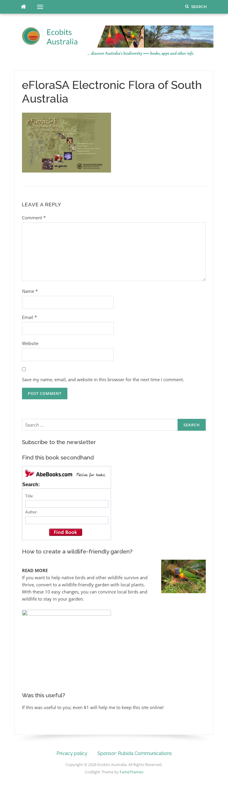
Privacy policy (71, 753)
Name (30, 291)
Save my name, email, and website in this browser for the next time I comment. (103, 379)
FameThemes (131, 772)
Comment (34, 218)
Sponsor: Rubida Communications (134, 753)
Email (29, 317)
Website (30, 343)
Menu (38, 7)
